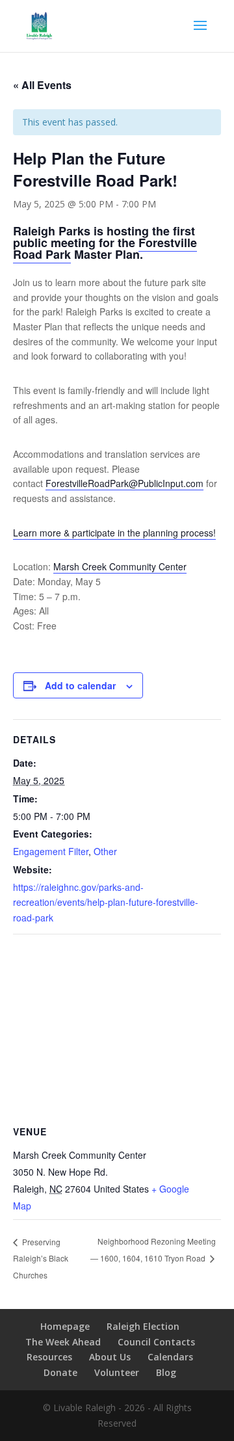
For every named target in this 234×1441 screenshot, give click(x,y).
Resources (49, 1357)
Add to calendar (80, 685)
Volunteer (116, 1372)
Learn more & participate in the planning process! (114, 532)
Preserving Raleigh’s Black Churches (40, 1258)
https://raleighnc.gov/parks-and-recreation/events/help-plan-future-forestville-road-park (105, 902)
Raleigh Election (143, 1326)
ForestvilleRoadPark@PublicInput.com (124, 483)
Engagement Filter (50, 851)
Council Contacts (156, 1342)
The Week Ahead (63, 1342)
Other (105, 851)
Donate (60, 1372)
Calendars (170, 1357)
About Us (110, 1357)
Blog (166, 1372)
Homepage (65, 1326)
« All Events (42, 84)
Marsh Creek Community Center (120, 566)
